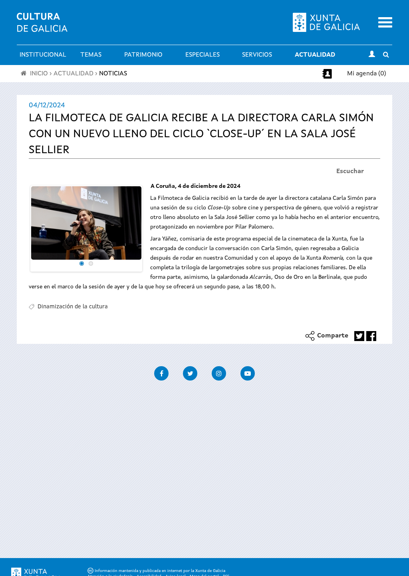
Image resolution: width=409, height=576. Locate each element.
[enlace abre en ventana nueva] (359, 336)
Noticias (113, 74)
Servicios (257, 55)
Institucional (43, 55)
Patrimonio (143, 55)
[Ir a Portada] (42, 27)
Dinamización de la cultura (73, 307)
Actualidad (315, 55)
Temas (90, 55)
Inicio (39, 74)
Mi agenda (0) (366, 74)
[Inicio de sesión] (372, 55)
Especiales (202, 55)
